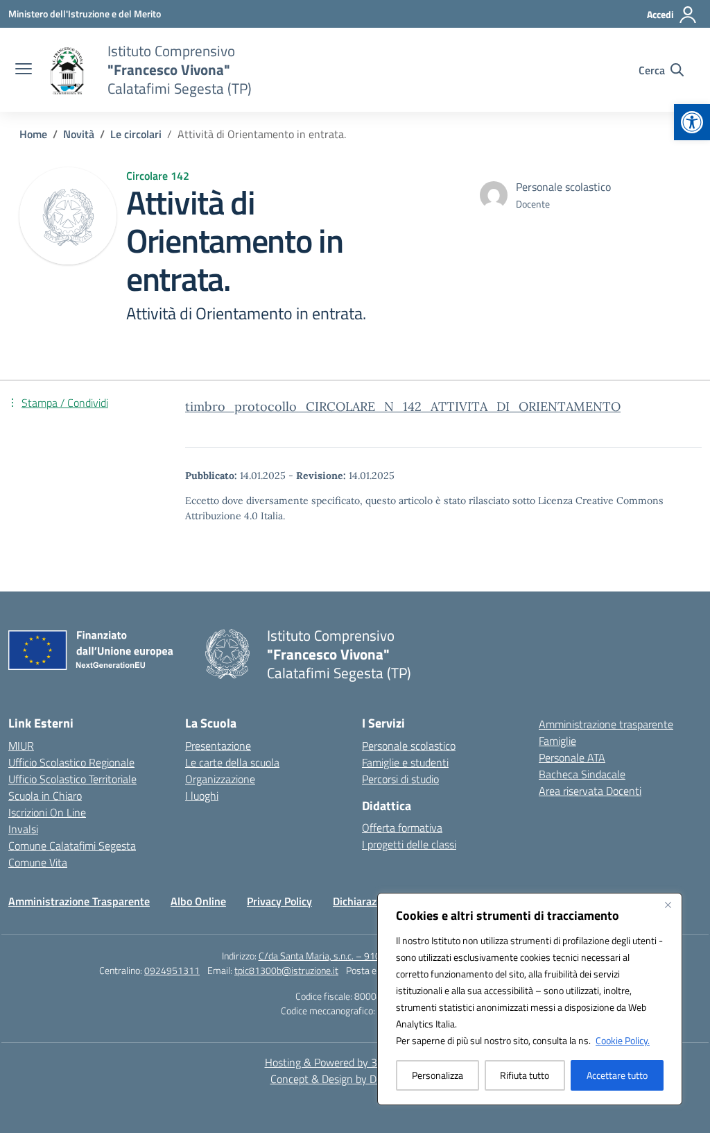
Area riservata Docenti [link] (590, 790)
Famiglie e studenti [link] (405, 762)
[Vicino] (667, 904)
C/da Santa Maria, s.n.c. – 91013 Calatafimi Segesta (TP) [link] (374, 955)
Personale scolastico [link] (409, 745)
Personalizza (437, 1075)
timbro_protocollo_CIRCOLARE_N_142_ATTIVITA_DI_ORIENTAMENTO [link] (403, 406)
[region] (529, 999)
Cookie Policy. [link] (623, 1040)
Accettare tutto (617, 1075)
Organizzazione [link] (220, 779)
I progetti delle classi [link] (409, 844)
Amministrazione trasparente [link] (606, 724)
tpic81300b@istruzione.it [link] (286, 970)
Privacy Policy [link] (279, 901)
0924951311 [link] (172, 970)
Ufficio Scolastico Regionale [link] (71, 762)
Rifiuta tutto (524, 1075)
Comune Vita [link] (37, 862)
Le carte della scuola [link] (232, 762)
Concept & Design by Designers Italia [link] (355, 1079)
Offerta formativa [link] (402, 827)
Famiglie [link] (557, 740)
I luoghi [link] (201, 795)
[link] (692, 122)
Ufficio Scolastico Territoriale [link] (72, 779)
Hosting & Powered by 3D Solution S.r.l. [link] (355, 1062)
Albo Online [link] (198, 901)
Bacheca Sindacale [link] (582, 774)
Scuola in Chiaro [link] (45, 795)
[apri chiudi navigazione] (23, 70)
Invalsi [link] (23, 829)
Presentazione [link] (218, 745)
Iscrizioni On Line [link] (47, 812)
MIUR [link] (21, 745)
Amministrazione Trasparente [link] (79, 901)
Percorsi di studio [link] (400, 779)
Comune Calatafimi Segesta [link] (72, 845)
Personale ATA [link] (572, 757)
